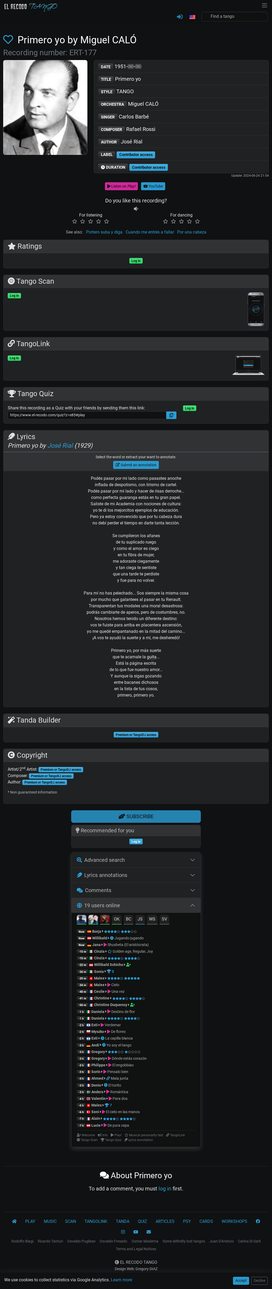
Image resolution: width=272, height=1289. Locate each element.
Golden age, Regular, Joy (132, 951)
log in (165, 1188)
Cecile (99, 991)
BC (128, 919)
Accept (241, 1280)
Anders (97, 1092)
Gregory (98, 1052)
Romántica (118, 1092)
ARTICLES (165, 1221)
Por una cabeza (191, 232)
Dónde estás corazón (129, 1058)
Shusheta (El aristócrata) (128, 945)
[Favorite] (9, 40)
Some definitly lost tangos (184, 1241)
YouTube (155, 186)
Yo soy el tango (119, 1045)
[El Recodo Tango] (14, 1221)
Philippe (98, 1065)
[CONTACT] (148, 1232)
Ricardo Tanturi (50, 1241)
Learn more (121, 1279)
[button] (192, 17)
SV (164, 919)
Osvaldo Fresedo (113, 1241)
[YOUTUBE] (135, 1232)
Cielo (114, 985)
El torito (114, 1085)
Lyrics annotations (105, 875)
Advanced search (104, 860)
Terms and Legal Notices (136, 1249)
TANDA (122, 1221)
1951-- (121, 66)
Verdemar (112, 1025)
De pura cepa (118, 1125)
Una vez (118, 991)
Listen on (122, 186)
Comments (98, 890)
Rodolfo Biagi (22, 1241)
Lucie (96, 1125)
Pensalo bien (117, 1072)
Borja (96, 931)
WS (152, 919)
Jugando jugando (129, 938)
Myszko (97, 1031)
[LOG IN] (179, 17)
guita (151, 656)
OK (117, 919)
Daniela (98, 1012)
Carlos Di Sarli (249, 1241)
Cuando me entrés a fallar (150, 232)
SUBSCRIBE (139, 816)
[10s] (136, 208)
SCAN (70, 1221)
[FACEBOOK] (258, 1221)
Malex (99, 978)
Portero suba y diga (104, 232)
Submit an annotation (138, 465)
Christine (102, 998)
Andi (95, 1045)
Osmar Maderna (144, 1241)
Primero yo (121, 79)
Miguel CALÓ (130, 104)
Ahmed (97, 1078)
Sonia (99, 971)
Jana (96, 945)
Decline (259, 1280)
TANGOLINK (95, 1221)
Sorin (95, 1072)
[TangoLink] (108, 1078)
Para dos (120, 1098)
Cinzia (99, 951)
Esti (94, 1025)
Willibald (100, 938)
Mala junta (119, 1078)
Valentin (98, 1098)
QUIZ (142, 1221)
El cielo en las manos (122, 1112)
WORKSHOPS (234, 1221)
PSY (187, 1221)
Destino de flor (122, 1012)
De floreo (118, 1031)
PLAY (30, 1221)
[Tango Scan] (112, 938)
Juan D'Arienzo (221, 1241)
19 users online (102, 905)
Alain (95, 1118)
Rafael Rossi (128, 129)
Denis (96, 1085)
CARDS (206, 1221)
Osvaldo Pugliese (81, 1241)
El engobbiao (123, 1065)
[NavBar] (264, 5)
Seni (95, 1112)
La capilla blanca (119, 1038)
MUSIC (50, 1221)
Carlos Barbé (125, 116)
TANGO (117, 91)
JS (140, 919)
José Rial (121, 141)
